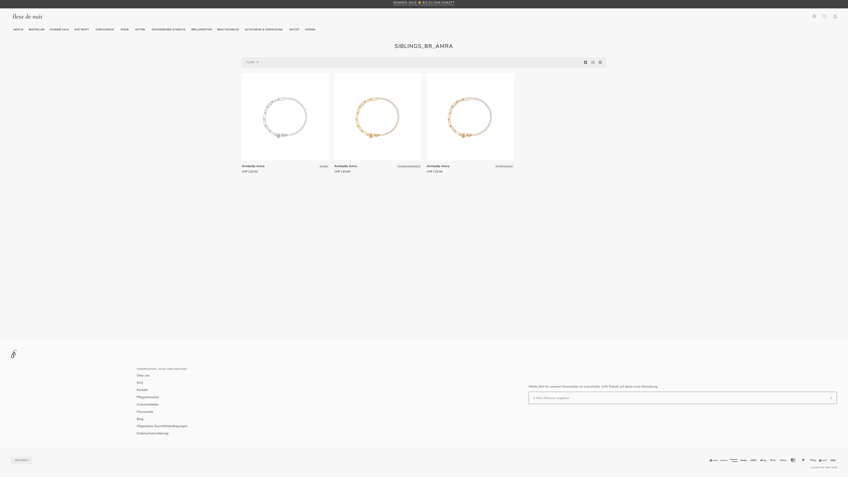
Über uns (143, 375)
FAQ (140, 382)
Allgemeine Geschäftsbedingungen (162, 426)
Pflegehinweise (148, 397)
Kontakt (142, 390)
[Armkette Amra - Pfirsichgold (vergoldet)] (470, 116)
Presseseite (145, 411)
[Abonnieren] (827, 397)
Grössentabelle (148, 404)
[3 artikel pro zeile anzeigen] (592, 62)
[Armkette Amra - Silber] (285, 116)
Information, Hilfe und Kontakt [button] (162, 369)
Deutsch (21, 460)
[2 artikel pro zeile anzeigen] (585, 62)
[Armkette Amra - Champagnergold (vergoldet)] (378, 116)
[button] (81, 30)
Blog (140, 419)
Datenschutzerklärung (152, 433)
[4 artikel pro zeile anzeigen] (601, 62)
